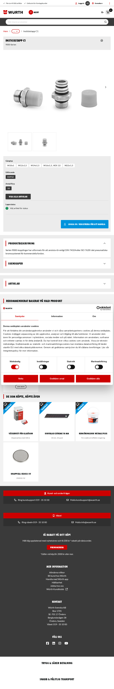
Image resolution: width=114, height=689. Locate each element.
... (14, 31)
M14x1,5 (35, 165)
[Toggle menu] (109, 3)
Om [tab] (94, 316)
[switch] (43, 367)
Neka (20, 378)
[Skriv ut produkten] (102, 40)
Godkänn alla (93, 378)
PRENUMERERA (57, 547)
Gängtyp (9, 161)
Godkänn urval (57, 378)
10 (8, 188)
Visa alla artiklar (18, 196)
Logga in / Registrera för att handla (86, 224)
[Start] (13, 12)
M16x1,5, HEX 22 (52, 165)
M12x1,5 (22, 165)
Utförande (10, 172)
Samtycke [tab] (20, 316)
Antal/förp (10, 183)
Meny (36, 12)
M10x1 (10, 165)
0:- (106, 11)
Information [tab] (57, 316)
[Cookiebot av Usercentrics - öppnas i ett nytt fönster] (98, 308)
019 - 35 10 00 (60, 624)
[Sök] (105, 22)
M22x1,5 (69, 165)
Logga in (81, 3)
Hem (5, 31)
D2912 (10, 177)
